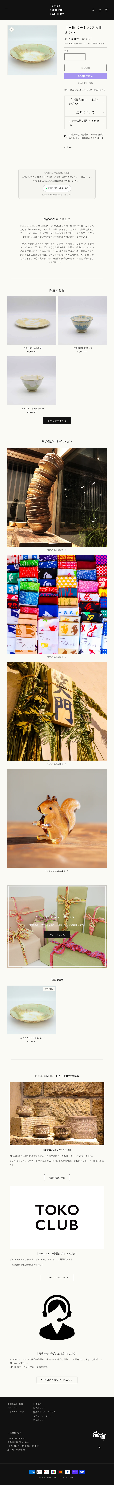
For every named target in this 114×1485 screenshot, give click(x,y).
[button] (6, 10)
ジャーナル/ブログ (15, 1411)
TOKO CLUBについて (57, 1277)
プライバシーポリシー (43, 1416)
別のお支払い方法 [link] (85, 83)
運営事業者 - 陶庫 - (15, 1404)
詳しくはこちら (57, 934)
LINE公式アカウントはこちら (57, 1380)
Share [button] (70, 147)
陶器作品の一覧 (57, 1177)
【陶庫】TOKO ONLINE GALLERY (60, 1477)
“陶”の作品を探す (55, 550)
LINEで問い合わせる (58, 188)
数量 (66, 51)
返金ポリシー (39, 1419)
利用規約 (37, 1404)
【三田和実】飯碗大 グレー (32, 408)
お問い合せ (12, 1407)
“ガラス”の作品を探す (55, 871)
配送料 (71, 44)
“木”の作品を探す (55, 764)
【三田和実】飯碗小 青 (82, 348)
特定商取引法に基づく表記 (44, 1411)
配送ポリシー (39, 1407)
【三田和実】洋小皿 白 (32, 348)
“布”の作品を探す (55, 657)
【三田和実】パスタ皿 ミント (32, 1038)
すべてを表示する (57, 420)
